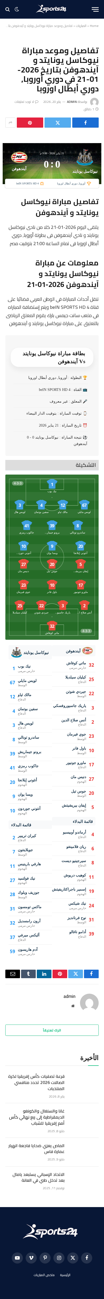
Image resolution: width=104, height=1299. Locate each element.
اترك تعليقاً (52, 1030)
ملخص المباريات (44, 1275)
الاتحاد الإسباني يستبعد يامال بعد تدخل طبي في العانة (39, 1177)
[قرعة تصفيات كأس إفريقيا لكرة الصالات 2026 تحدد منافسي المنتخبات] (84, 1083)
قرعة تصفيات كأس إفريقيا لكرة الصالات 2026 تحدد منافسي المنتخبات (36, 1082)
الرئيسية (65, 1275)
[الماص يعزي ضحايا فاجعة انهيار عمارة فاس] (84, 1152)
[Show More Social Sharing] (10, 123)
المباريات (81, 26)
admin (72, 102)
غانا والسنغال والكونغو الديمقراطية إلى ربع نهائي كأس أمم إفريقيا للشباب (37, 1117)
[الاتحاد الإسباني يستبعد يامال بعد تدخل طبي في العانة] (84, 1181)
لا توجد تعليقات (24, 102)
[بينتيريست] (30, 123)
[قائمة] (95, 9)
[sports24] (52, 9)
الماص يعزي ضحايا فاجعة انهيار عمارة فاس (37, 1149)
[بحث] (8, 9)
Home (94, 26)
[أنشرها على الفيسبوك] (85, 123)
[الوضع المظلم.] (16, 9)
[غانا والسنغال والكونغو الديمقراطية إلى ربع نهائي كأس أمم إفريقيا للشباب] (84, 1117)
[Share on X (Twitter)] (58, 123)
